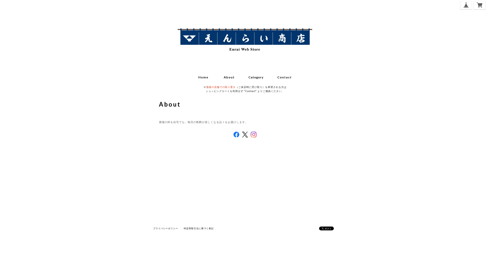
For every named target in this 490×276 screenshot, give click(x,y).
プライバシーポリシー (165, 228)
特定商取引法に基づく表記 (199, 228)
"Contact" (250, 91)
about (229, 77)
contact (284, 77)
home (203, 77)
